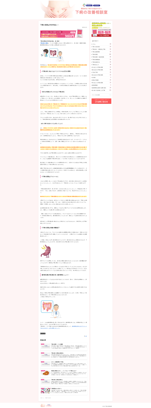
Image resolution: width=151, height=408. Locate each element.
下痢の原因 (43, 333)
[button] (110, 95)
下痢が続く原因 (44, 43)
